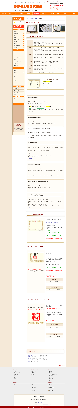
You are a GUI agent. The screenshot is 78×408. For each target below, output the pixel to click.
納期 (15, 13)
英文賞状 (32, 374)
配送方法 (28, 13)
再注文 (53, 1)
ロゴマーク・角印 (30, 359)
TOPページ (4, 13)
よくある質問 (52, 13)
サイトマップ (61, 1)
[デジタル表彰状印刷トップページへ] (30, 6)
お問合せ (57, 1)
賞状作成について (17, 31)
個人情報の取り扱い (17, 80)
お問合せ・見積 (66, 13)
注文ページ (49, 1)
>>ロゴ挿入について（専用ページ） (52, 222)
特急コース (16, 378)
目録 (15, 59)
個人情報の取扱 (51, 387)
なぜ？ (43, 147)
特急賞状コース (17, 98)
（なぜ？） (57, 81)
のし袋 (15, 386)
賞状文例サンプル (30, 355)
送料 (15, 72)
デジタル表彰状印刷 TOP (32, 18)
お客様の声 (16, 76)
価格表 (10, 13)
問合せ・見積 (16, 90)
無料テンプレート (44, 1)
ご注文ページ (16, 88)
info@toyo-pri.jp (40, 402)
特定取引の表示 (17, 78)
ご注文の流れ (16, 39)
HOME (15, 371)
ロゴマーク (16, 63)
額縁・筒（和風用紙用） (53, 374)
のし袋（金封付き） (17, 61)
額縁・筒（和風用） (17, 51)
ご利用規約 (16, 82)
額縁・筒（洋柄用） (17, 53)
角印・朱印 (16, 65)
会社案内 (15, 84)
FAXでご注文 (16, 92)
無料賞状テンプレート (17, 47)
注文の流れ (22, 13)
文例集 (30, 158)
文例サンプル (44, 13)
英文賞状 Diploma (17, 45)
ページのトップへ (62, 365)
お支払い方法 (16, 70)
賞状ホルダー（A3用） (17, 57)
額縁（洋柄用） (51, 375)
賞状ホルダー (51, 377)
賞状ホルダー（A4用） (18, 55)
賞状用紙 (29, 358)
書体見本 (29, 356)
